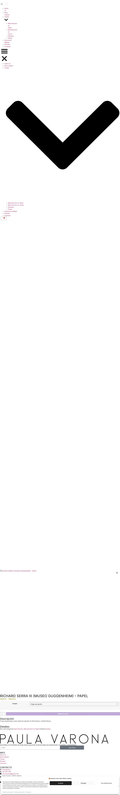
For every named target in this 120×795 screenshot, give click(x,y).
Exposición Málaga (10, 211)
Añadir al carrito (63, 714)
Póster (10, 38)
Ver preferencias (106, 783)
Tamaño (14, 703)
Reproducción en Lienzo (16, 205)
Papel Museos (18, 729)
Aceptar (60, 783)
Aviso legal (28, 792)
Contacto (7, 46)
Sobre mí (7, 64)
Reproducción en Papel (15, 203)
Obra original (8, 66)
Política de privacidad (8, 792)
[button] (4, 55)
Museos (48, 729)
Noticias (7, 44)
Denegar (83, 783)
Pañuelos (11, 36)
